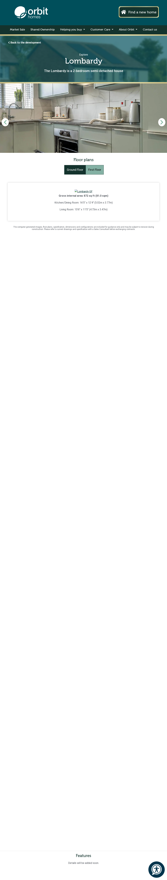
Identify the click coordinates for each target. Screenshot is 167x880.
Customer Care (101, 29)
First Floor (94, 169)
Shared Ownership (42, 29)
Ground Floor (75, 169)
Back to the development (25, 42)
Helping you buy (71, 29)
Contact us (150, 29)
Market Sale (17, 29)
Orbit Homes (31, 12)
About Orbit (127, 29)
